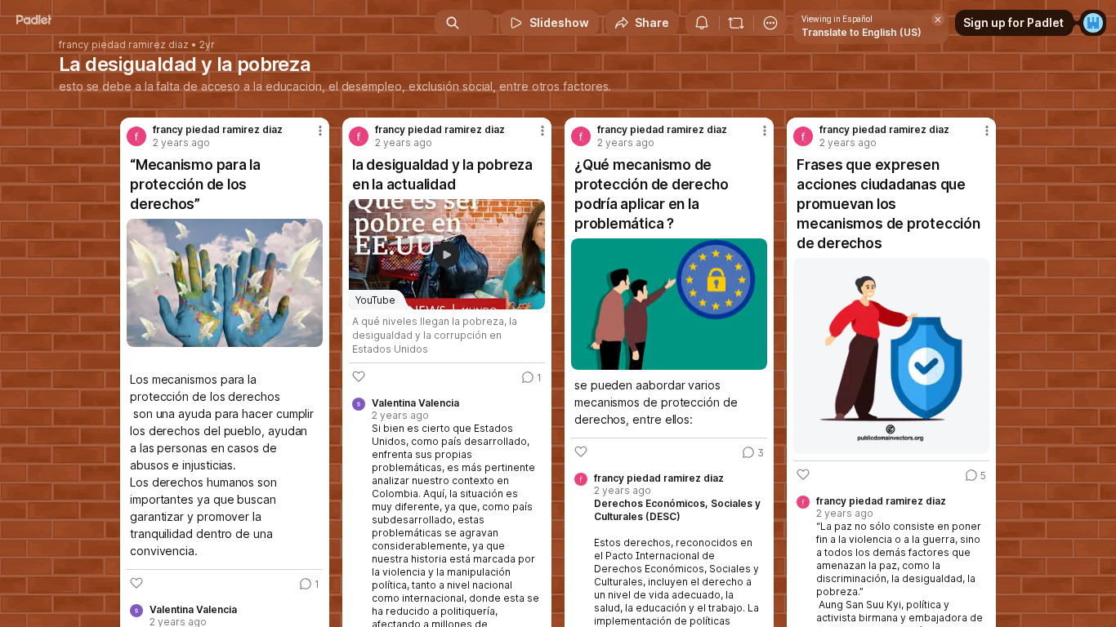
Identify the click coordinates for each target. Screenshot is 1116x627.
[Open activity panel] (701, 23)
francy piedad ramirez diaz (124, 45)
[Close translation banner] (937, 19)
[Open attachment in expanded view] (225, 283)
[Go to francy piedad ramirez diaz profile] (136, 136)
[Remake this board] (736, 23)
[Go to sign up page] (1093, 23)
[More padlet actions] (770, 23)
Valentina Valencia (193, 610)
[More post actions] (320, 130)
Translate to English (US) (861, 32)
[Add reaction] (136, 583)
